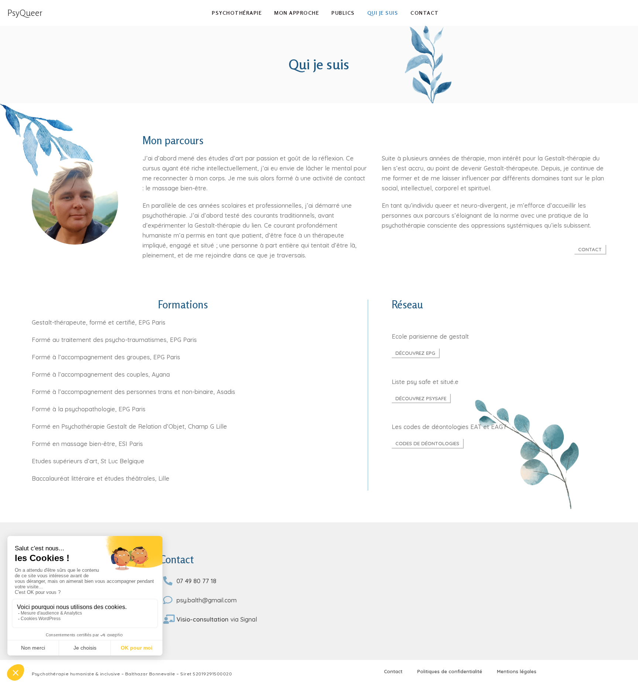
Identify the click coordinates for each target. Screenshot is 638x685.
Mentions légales (516, 671)
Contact (393, 671)
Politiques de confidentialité (449, 671)
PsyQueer (24, 12)
